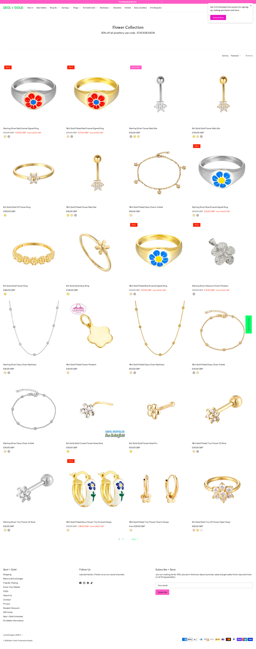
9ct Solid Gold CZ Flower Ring (17, 207)
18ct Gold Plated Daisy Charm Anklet (146, 207)
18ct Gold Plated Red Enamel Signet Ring (85, 128)
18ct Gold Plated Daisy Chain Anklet (208, 364)
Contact (7, 599)
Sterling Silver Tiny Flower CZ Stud (19, 522)
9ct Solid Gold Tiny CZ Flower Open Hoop (211, 522)
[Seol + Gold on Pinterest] (88, 583)
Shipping (7, 574)
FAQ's (5, 591)
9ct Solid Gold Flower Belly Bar (206, 128)
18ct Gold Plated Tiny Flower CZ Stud (209, 443)
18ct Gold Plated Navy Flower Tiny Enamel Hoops (88, 522)
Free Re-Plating (10, 583)
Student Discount (11, 608)
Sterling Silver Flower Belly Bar (143, 128)
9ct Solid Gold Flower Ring (15, 286)
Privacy (6, 604)
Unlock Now (218, 17)
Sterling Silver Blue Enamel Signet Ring (210, 207)
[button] (54, 8)
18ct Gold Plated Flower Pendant (81, 364)
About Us (7, 595)
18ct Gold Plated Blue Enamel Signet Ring (148, 286)
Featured (235, 55)
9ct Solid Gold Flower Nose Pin (143, 443)
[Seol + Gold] (13, 7)
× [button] (250, 5)
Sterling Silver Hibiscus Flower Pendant (210, 286)
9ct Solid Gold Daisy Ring (77, 286)
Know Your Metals (11, 587)
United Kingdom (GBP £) (12, 635)
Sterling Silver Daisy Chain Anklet (18, 443)
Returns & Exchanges (13, 578)
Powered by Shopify (25, 641)
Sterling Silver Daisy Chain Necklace (19, 364)
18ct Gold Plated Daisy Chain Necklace (146, 364)
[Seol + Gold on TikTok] (91, 583)
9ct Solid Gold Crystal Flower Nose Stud (84, 443)
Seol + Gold (13, 641)
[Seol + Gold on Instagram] (84, 583)
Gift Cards (8, 612)
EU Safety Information (13, 620)
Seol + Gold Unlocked (13, 616)
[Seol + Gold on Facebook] (80, 583)
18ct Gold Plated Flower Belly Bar (81, 207)
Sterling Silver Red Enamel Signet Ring (21, 128)
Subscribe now (248, 324)
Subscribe (162, 592)
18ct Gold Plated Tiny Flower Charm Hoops (149, 522)
